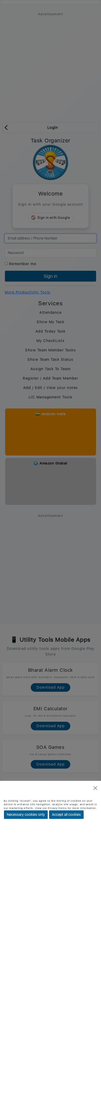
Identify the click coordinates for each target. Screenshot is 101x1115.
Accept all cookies (66, 814)
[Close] (95, 788)
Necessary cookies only (26, 814)
